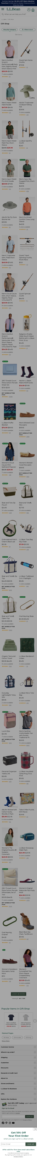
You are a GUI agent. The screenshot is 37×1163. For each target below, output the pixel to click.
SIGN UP (31, 1144)
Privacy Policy (18, 1156)
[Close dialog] (35, 1129)
